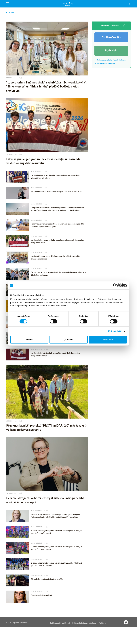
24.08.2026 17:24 (11, 154)
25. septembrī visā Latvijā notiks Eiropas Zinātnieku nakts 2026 (56, 192)
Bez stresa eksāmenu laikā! (41, 595)
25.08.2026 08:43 (11, 78)
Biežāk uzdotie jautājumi (106, 63)
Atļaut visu (108, 339)
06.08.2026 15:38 (36, 349)
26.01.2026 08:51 (36, 575)
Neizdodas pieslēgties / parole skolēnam (111, 60)
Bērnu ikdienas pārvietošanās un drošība (47, 579)
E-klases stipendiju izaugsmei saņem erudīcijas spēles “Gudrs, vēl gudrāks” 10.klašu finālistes (56, 564)
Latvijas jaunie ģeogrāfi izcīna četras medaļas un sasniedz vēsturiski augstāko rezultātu (43, 161)
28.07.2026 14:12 (11, 493)
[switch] (53, 321)
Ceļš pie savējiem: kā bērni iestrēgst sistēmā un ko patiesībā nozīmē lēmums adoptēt (45, 500)
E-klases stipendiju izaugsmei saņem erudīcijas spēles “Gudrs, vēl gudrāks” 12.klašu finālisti (56, 532)
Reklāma (102, 623)
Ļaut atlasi (68, 339)
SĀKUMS (10, 13)
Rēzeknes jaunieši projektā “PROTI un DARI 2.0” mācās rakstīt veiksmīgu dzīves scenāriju (46, 427)
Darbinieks (111, 50)
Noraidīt (29, 339)
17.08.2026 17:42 (36, 236)
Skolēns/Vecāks (111, 37)
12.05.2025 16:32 (36, 591)
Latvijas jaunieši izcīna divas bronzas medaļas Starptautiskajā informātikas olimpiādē (55, 177)
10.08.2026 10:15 (11, 421)
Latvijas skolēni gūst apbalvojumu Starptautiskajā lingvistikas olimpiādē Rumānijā (55, 354)
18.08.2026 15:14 (36, 220)
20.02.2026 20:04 (36, 559)
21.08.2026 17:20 (36, 171)
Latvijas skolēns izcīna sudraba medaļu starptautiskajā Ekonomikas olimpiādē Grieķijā (57, 241)
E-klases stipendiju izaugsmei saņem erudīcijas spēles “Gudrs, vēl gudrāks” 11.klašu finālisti (56, 548)
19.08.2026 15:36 (36, 204)
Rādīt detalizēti (114, 331)
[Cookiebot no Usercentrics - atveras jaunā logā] (115, 285)
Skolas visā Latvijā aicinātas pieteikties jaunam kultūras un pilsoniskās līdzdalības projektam (58, 273)
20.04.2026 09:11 (36, 527)
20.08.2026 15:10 (36, 188)
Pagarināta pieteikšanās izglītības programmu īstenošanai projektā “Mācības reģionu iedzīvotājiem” (57, 225)
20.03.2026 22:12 (36, 543)
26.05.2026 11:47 (36, 510)
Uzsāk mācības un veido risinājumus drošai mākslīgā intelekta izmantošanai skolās (55, 257)
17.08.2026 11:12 (36, 268)
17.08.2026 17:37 (36, 252)
